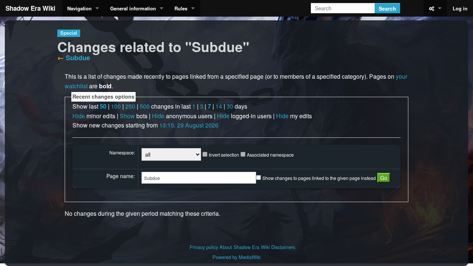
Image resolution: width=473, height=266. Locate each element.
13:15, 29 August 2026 (188, 125)
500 (145, 106)
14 (218, 106)
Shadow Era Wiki (30, 8)
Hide (78, 116)
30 (230, 106)
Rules (180, 8)
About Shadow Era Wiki (245, 246)
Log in (460, 8)
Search (387, 8)
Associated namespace (270, 154)
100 (116, 106)
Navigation (79, 8)
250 (130, 106)
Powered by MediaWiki (236, 256)
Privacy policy (204, 246)
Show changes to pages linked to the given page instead (319, 178)
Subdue (78, 57)
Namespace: (122, 152)
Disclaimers (283, 246)
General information (133, 8)
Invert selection (224, 154)
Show (127, 116)
